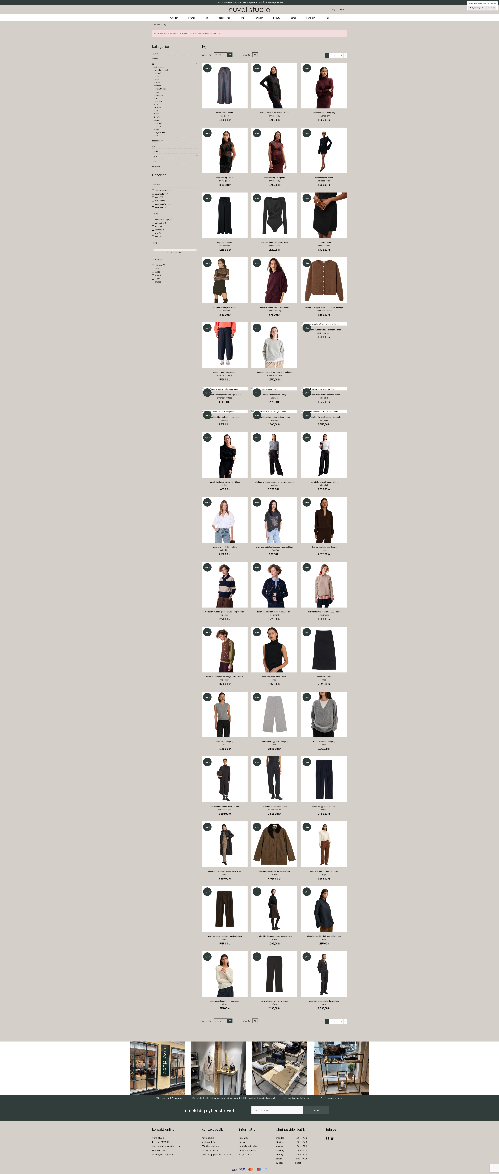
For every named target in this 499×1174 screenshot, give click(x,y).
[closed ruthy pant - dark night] (324, 779)
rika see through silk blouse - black (274, 112)
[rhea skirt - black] (324, 649)
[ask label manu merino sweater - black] (324, 388)
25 (157, 272)
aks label (160, 200)
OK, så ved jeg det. (478, 8)
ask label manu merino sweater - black (324, 394)
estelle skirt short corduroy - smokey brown (274, 936)
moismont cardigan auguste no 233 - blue (274, 612)
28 (158, 282)
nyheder (174, 17)
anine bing (161, 207)
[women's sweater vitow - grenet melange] (324, 324)
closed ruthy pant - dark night (324, 806)
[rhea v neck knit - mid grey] (324, 714)
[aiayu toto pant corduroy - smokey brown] (225, 909)
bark (157, 236)
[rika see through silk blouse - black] (274, 86)
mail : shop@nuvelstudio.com (166, 1146)
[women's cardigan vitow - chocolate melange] (324, 280)
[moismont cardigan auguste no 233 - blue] (274, 585)
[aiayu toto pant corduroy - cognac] (324, 844)
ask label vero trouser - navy (274, 394)
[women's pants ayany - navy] (225, 345)
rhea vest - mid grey (224, 741)
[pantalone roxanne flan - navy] (274, 779)
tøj (207, 17)
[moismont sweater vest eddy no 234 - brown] (225, 649)
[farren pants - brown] (225, 86)
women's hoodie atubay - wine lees (274, 307)
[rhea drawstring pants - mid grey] (274, 714)
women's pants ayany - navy (224, 372)
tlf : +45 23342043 (161, 1141)
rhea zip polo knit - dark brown (324, 547)
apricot (159, 226)
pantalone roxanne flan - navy (274, 806)
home (293, 17)
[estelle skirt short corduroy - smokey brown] (274, 909)
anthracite (160, 223)
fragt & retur (245, 1154)
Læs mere (491, 8)
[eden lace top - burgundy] (274, 150)
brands (191, 17)
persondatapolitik (248, 1150)
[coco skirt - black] (324, 215)
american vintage (164, 204)
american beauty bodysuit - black (274, 242)
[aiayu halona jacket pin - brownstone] (324, 974)
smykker (258, 17)
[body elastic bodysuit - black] (225, 280)
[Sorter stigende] (229, 54)
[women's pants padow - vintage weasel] (225, 388)
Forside (157, 24)
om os (242, 1141)
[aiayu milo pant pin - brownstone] (274, 974)
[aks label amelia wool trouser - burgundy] (324, 411)
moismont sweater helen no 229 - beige (324, 612)
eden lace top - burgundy (274, 177)
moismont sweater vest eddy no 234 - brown (224, 676)
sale (327, 17)
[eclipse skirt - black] (225, 215)
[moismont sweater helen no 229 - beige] (324, 585)
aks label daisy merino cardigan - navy (274, 417)
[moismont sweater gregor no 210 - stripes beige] (225, 585)
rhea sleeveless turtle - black (274, 676)
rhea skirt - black (324, 676)
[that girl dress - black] (324, 150)
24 (157, 268)
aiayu (159, 197)
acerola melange (163, 219)
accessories (224, 17)
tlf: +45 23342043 (210, 1150)
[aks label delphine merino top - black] (225, 455)
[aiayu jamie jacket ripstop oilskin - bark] (274, 844)
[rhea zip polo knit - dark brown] (324, 520)
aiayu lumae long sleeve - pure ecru (224, 1001)
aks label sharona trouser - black (324, 482)
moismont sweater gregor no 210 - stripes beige (224, 612)
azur (157, 233)
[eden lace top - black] (225, 150)
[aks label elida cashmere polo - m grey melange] (274, 455)
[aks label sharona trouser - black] (324, 455)
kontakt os (244, 1137)
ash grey (159, 229)
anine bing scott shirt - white (225, 547)
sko (242, 17)
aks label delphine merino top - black (225, 482)
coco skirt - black (324, 242)
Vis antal (246, 55)
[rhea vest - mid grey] (225, 714)
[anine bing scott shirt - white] (225, 520)
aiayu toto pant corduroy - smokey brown (225, 936)
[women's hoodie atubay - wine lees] (274, 280)
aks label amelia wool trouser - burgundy (324, 417)
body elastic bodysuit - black (225, 307)
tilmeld (316, 1110)
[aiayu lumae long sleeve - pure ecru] (225, 974)
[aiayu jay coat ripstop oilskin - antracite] (225, 844)
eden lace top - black (224, 177)
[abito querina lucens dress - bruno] (225, 779)
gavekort (310, 17)
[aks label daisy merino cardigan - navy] (274, 411)
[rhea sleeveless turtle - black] (274, 649)
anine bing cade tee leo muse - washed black (274, 547)
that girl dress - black (324, 177)
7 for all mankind (163, 190)
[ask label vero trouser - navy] (274, 388)
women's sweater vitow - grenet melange (324, 330)
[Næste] (345, 55)
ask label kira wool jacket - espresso (224, 417)
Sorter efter (207, 55)
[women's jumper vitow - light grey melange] (274, 345)
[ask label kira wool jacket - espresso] (225, 411)
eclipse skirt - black (225, 242)
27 (157, 278)
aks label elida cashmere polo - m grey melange (274, 482)
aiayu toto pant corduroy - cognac (324, 871)
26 (158, 275)
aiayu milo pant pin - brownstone (274, 1001)
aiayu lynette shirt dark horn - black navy (324, 936)
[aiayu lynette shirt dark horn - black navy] (324, 909)
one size (160, 265)
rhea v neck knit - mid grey (324, 741)
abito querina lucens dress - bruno (225, 806)
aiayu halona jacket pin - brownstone (324, 1001)
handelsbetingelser (248, 1146)
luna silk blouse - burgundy (324, 112)
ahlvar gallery (161, 194)
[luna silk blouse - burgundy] (324, 86)
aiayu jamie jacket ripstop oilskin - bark (274, 871)
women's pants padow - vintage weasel (224, 394)
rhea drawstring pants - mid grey (274, 741)
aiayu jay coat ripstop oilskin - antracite (224, 871)
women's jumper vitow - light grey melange (274, 372)
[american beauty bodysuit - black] (274, 215)
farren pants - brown (224, 112)
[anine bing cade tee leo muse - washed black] (274, 520)
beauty (276, 17)
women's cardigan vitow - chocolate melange (324, 307)
